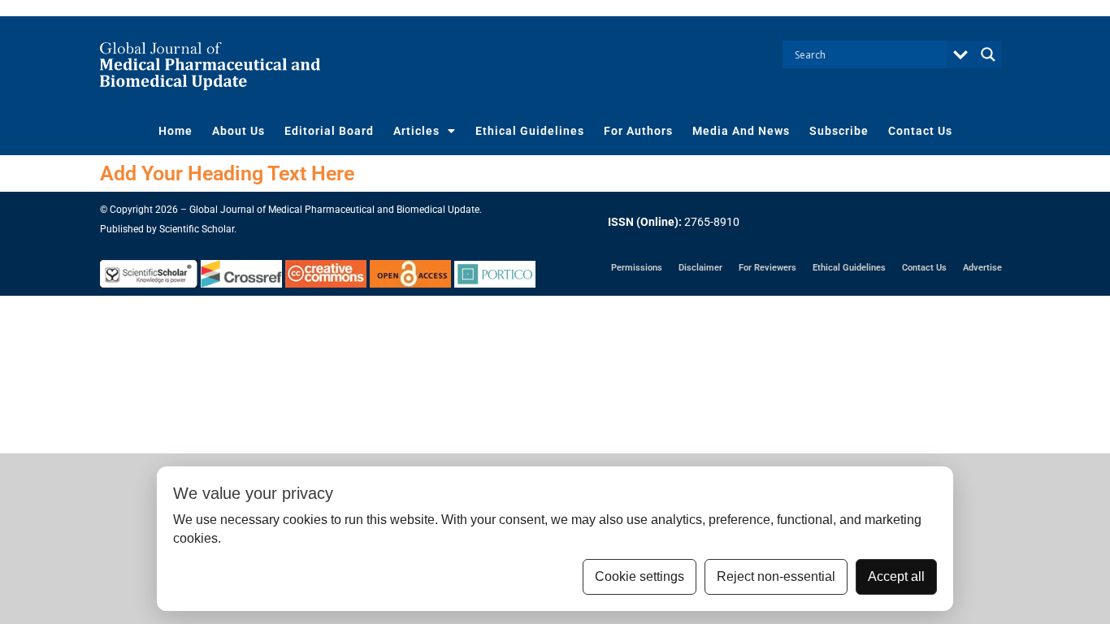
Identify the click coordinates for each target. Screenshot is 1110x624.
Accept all (896, 576)
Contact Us (920, 130)
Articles (416, 130)
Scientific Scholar (196, 229)
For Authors (638, 130)
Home (175, 130)
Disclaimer (700, 267)
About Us (238, 130)
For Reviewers (767, 267)
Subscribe (839, 130)
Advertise (982, 267)
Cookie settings (639, 576)
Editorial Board (329, 130)
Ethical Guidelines (529, 130)
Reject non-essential (776, 576)
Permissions (636, 267)
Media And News (741, 130)
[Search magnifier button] (988, 54)
